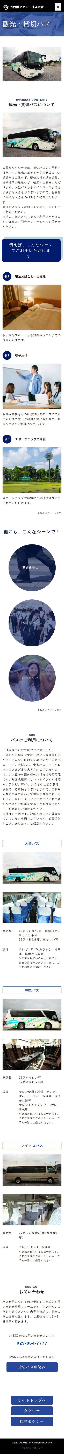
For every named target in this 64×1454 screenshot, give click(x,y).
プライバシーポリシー (32, 1448)
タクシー (32, 1411)
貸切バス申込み (32, 1367)
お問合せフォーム (30, 221)
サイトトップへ (32, 1400)
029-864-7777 (32, 1343)
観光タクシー (32, 1421)
